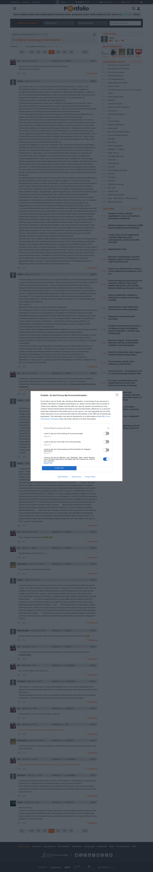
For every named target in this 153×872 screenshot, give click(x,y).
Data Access (76, 477)
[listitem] (76, 428)
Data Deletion (63, 477)
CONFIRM (59, 468)
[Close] (118, 395)
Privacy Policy (90, 477)
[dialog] (76, 436)
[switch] (106, 433)
